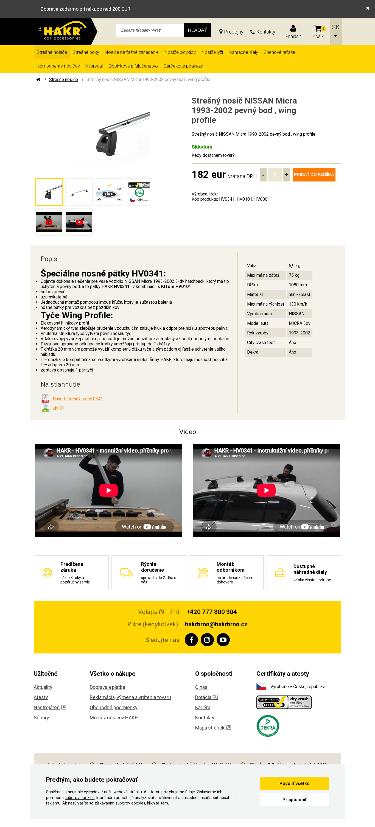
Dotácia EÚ (206, 697)
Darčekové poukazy (183, 66)
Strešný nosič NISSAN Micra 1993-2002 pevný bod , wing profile (148, 79)
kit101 (58, 408)
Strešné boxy (85, 52)
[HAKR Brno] (38, 79)
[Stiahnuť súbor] (45, 398)
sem (164, 803)
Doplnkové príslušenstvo (133, 66)
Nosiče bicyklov (180, 52)
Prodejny (234, 32)
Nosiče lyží (212, 52)
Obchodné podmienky (114, 707)
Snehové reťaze (279, 52)
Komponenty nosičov (58, 66)
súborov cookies (79, 797)
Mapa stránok (210, 728)
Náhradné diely (243, 52)
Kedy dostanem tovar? (213, 155)
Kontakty (265, 32)
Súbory (41, 717)
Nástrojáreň (47, 707)
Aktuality (43, 687)
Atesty (41, 697)
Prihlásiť (293, 36)
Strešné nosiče (52, 52)
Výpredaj (94, 66)
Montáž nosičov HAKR (114, 717)
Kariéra (202, 707)
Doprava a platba (107, 687)
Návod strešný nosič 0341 (77, 398)
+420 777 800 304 (211, 611)
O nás (201, 687)
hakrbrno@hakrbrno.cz (216, 624)
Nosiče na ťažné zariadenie (132, 52)
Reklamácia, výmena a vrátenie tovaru (130, 697)
